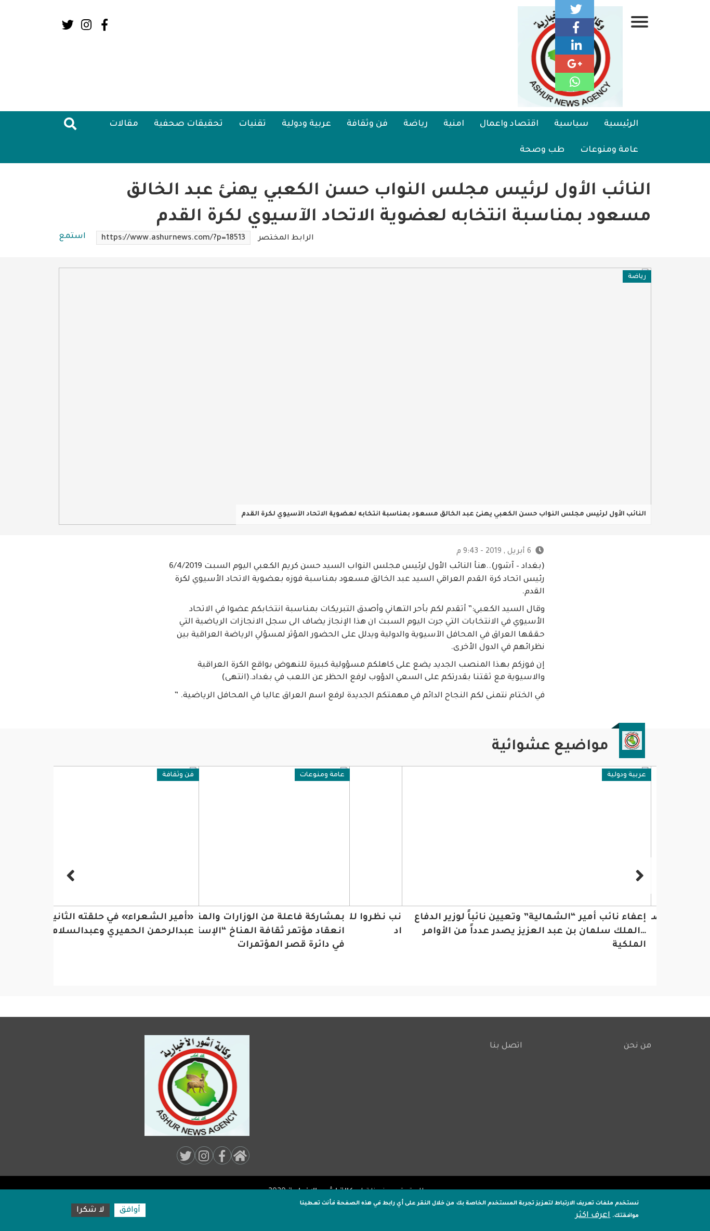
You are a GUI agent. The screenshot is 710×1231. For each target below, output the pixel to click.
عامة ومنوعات (609, 150)
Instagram (86, 25)
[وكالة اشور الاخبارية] (192, 1085)
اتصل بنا (506, 1046)
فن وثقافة (367, 124)
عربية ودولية (306, 124)
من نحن (637, 1046)
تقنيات (252, 124)
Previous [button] (638, 875)
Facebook (104, 25)
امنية (453, 124)
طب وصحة (542, 150)
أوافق (130, 1210)
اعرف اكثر (592, 1215)
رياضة (415, 124)
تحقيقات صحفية (188, 124)
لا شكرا (90, 1210)
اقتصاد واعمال (509, 124)
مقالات (123, 124)
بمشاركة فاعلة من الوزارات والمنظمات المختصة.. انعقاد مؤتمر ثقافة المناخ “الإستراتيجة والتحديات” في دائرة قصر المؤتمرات (379, 931)
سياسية (571, 124)
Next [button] (72, 875)
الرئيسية (621, 124)
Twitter (68, 25)
